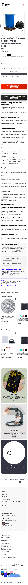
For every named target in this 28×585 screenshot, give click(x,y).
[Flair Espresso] (14, 416)
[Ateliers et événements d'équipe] (14, 452)
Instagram (3, 292)
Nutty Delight (19, 248)
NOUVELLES (3, 539)
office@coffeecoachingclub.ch (7, 186)
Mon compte (3, 559)
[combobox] (14, 9)
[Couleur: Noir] (26, 316)
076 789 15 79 (8, 281)
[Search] (25, 9)
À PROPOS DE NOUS (5, 537)
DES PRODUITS (4, 542)
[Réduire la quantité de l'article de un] (2, 66)
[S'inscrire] (20, 482)
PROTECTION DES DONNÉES (7, 546)
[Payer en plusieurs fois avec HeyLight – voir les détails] (11, 55)
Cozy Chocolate (12, 248)
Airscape (8, 330)
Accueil (2, 35)
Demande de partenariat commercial (8, 557)
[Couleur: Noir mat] (4, 350)
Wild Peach (15, 251)
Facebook (8, 292)
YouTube (16, 292)
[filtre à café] (14, 381)
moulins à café (21, 197)
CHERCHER (3, 545)
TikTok (12, 292)
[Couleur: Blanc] (18, 316)
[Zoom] (22, 31)
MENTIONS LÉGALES (5, 552)
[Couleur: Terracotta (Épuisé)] (23, 316)
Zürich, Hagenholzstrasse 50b (8, 185)
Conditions (3, 548)
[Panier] (23, 5)
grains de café (6, 196)
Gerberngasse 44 (7, 286)
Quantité (3, 63)
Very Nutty (18, 250)
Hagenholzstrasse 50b (9, 288)
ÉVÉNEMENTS (4, 540)
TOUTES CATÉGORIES (5, 543)
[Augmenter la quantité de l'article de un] (6, 66)
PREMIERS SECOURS (5, 551)
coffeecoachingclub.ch (7, 260)
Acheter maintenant (14, 74)
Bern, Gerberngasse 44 (21, 183)
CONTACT (3, 556)
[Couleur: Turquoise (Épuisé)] (21, 316)
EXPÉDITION (3, 554)
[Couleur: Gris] (2, 350)
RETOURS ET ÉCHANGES (6, 549)
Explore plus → (14, 87)
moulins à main (4, 199)
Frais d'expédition (10, 68)
